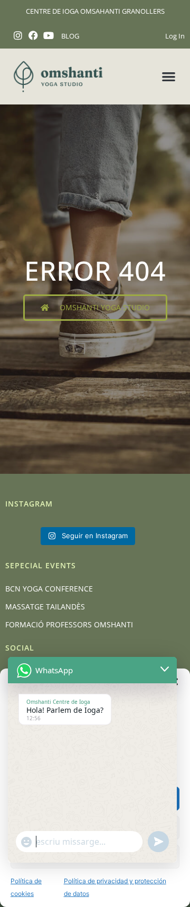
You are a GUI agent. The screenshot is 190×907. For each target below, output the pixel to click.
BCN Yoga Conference (49, 589)
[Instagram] (18, 35)
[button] (169, 77)
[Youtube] (48, 35)
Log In (175, 36)
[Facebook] (33, 35)
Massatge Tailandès (45, 607)
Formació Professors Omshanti (69, 624)
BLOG (70, 36)
